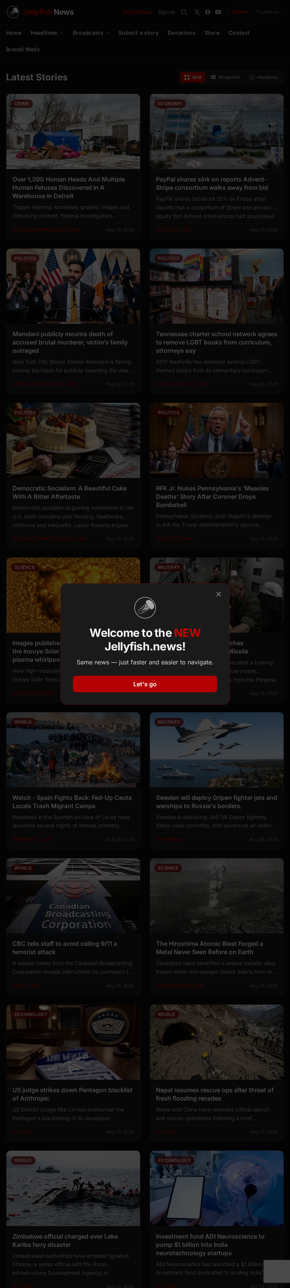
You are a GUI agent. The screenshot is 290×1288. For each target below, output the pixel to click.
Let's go (145, 684)
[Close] (219, 594)
